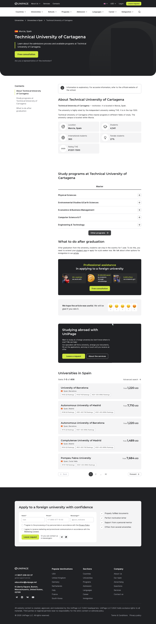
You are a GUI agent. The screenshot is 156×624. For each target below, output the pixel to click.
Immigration (126, 12)
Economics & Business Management (76, 210)
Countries (20, 12)
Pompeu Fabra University (76, 458)
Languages (96, 12)
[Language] (106, 3)
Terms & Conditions (119, 615)
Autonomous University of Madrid (81, 405)
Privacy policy (135, 615)
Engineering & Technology (71, 225)
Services (46, 4)
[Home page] (21, 4)
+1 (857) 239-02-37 (24, 575)
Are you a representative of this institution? (33, 61)
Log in (121, 4)
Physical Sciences (67, 195)
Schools (51, 12)
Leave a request (73, 356)
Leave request (134, 4)
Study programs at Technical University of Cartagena (26, 101)
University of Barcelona (74, 387)
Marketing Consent (31, 531)
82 (106, 474)
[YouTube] (33, 597)
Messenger (74, 516)
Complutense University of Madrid (81, 440)
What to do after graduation (24, 109)
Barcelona (72, 426)
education (26, 582)
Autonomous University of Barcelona (82, 423)
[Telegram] (61, 537)
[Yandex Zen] (22, 597)
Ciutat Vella (73, 461)
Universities (36, 12)
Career (111, 12)
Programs (65, 12)
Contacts (56, 4)
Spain (66, 391)
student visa (81, 250)
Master (99, 186)
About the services (97, 356)
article (76, 253)
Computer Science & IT (69, 217)
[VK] (27, 597)
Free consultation (26, 54)
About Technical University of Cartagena (28, 92)
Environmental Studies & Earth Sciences (78, 202)
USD (112, 4)
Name (24, 516)
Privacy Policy (84, 525)
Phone (48, 516)
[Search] (139, 12)
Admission (81, 12)
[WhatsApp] (66, 537)
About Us (34, 4)
